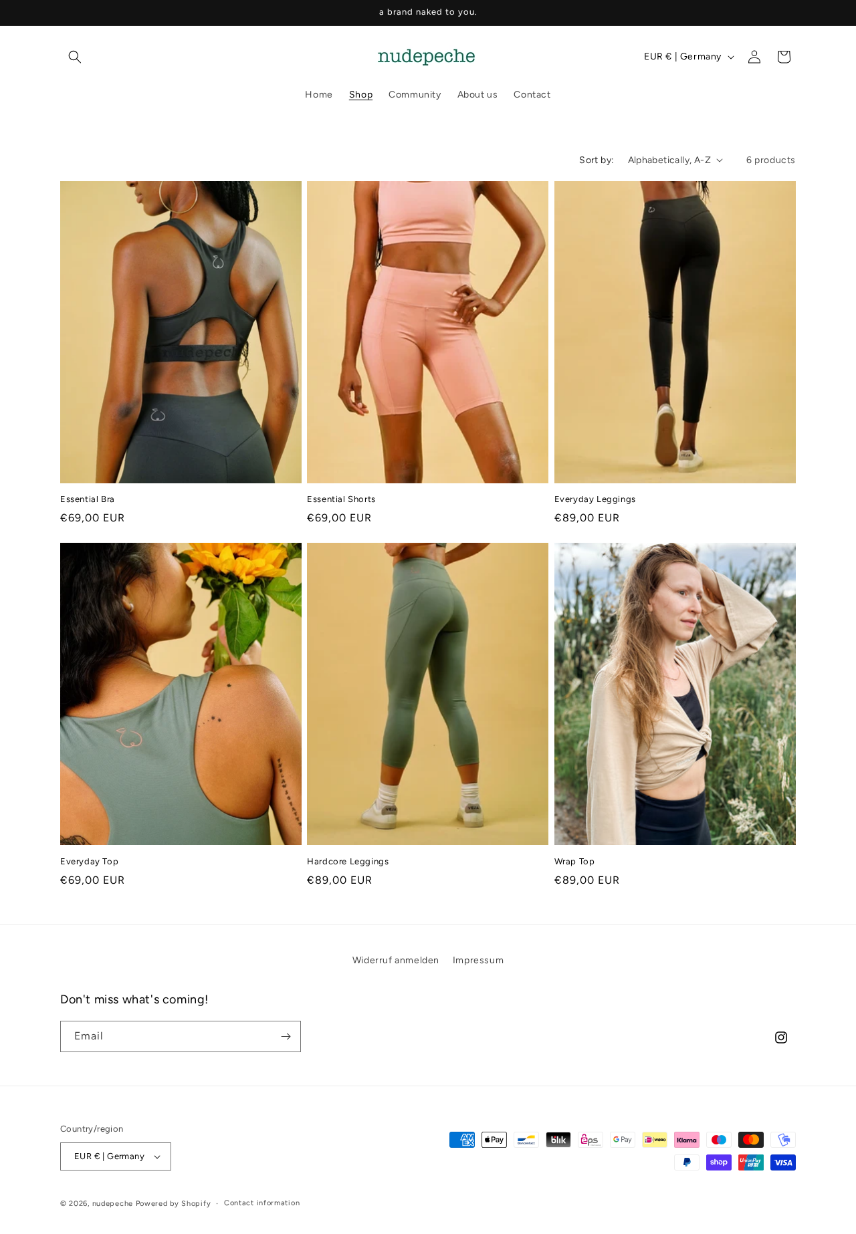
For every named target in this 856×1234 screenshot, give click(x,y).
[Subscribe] (285, 1036)
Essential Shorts (341, 499)
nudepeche (112, 1203)
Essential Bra (87, 499)
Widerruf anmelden (395, 960)
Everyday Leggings (595, 499)
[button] (75, 57)
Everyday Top (89, 861)
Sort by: (596, 160)
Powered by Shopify (173, 1203)
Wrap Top (574, 861)
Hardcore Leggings (348, 861)
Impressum (478, 960)
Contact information (262, 1203)
